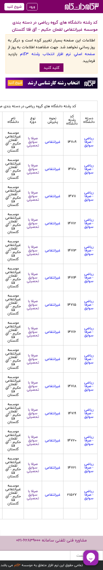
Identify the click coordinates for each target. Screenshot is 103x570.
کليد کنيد (51, 67)
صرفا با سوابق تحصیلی (33, 141)
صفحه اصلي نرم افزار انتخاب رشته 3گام (57, 53)
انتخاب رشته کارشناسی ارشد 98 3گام (81, 6)
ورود (32, 7)
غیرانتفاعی (52, 142)
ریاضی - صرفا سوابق (89, 141)
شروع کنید (14, 7)
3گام (17, 565)
